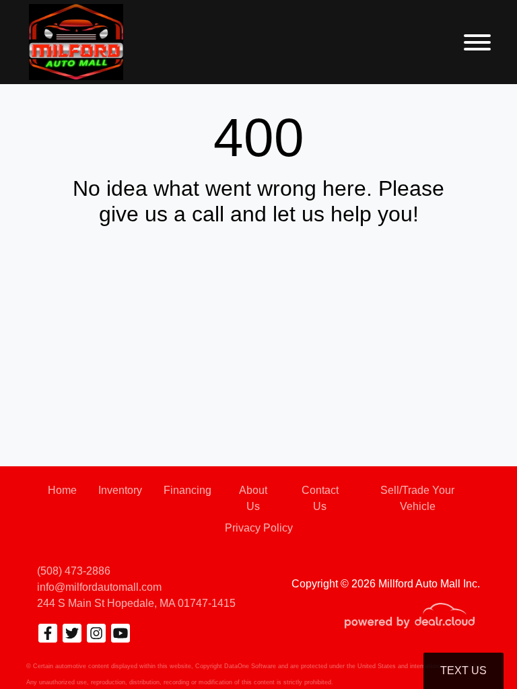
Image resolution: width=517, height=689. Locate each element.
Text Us (463, 670)
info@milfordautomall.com (99, 587)
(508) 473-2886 (73, 571)
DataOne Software (250, 666)
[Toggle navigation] (477, 42)
